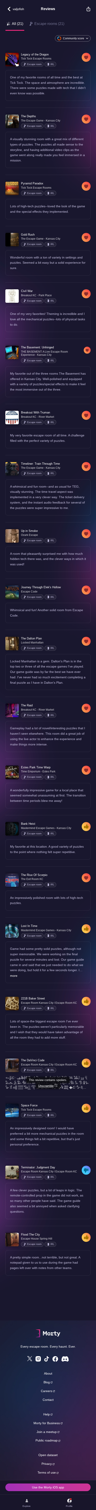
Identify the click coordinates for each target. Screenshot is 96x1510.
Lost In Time (29, 926)
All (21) (17, 24)
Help (46, 1414)
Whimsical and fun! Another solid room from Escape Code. (46, 612)
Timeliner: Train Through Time (40, 463)
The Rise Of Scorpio (34, 875)
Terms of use (47, 1472)
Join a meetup (47, 1432)
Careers (46, 1391)
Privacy (47, 1464)
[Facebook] (55, 1359)
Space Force (29, 1105)
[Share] (86, 8)
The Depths (28, 116)
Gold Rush (28, 234)
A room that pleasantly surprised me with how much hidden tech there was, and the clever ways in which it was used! (48, 559)
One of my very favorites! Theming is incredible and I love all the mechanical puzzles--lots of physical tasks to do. (47, 319)
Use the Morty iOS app (48, 1487)
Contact (48, 1400)
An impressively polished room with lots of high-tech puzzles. (46, 900)
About (48, 1373)
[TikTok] (46, 1359)
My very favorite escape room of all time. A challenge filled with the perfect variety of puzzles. (47, 437)
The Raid (27, 705)
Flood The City (30, 1234)
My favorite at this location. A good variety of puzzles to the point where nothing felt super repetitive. (47, 849)
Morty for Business (46, 1423)
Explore (27, 1506)
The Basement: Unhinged (37, 347)
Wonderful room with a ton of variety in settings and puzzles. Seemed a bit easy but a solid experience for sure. (48, 263)
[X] (29, 1358)
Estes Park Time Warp (35, 767)
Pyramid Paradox (32, 183)
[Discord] (65, 1359)
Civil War (27, 291)
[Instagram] (38, 1359)
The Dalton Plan (31, 638)
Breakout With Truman (35, 412)
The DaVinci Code (32, 1060)
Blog (47, 1382)
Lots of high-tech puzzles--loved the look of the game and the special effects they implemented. (47, 208)
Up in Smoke (29, 531)
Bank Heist (28, 823)
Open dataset (48, 1455)
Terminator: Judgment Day (38, 1167)
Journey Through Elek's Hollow (41, 587)
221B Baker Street (33, 998)
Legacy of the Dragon (35, 54)
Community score (73, 38)
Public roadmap (46, 1440)
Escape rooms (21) (49, 24)
